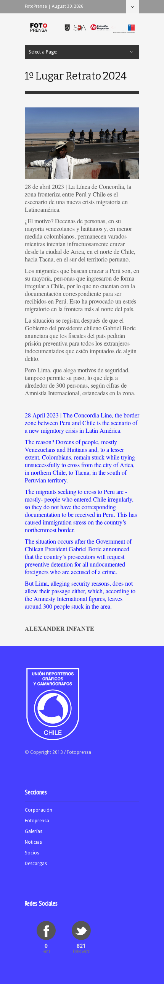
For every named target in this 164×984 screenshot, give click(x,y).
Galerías (33, 831)
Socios (32, 853)
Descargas (36, 863)
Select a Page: (132, 6)
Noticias (33, 842)
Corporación (38, 810)
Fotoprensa (37, 820)
